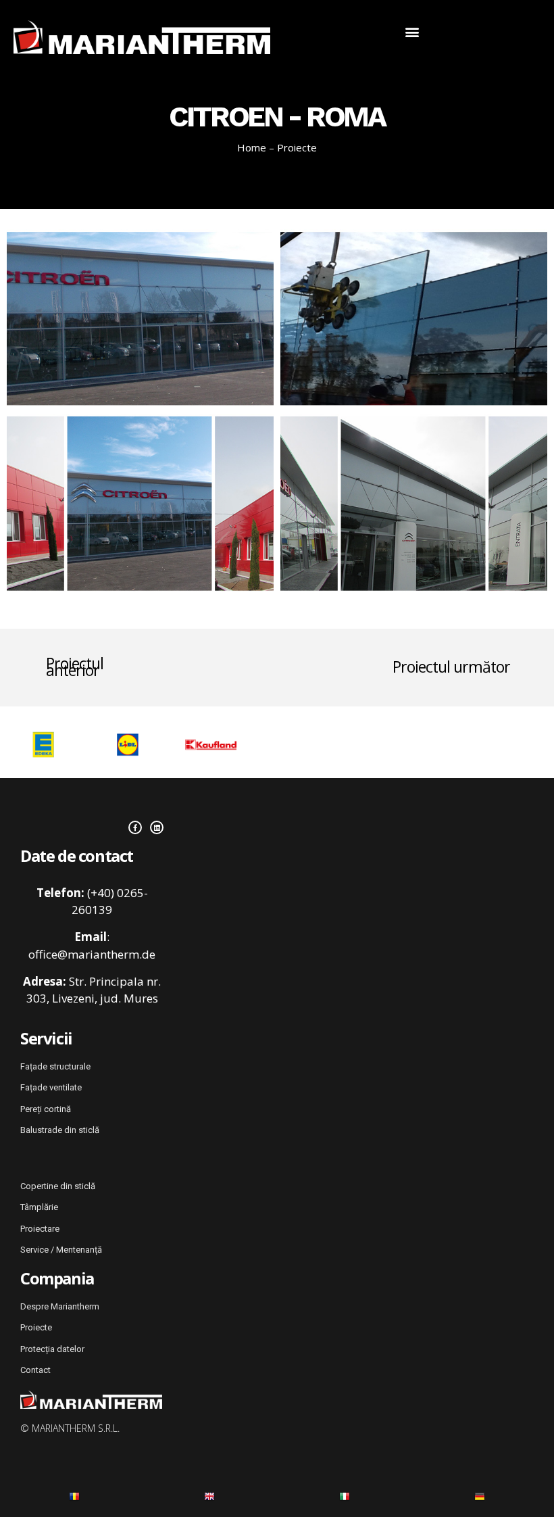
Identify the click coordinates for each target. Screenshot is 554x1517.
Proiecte (297, 147)
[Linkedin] (156, 827)
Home (251, 147)
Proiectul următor (451, 666)
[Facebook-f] (135, 827)
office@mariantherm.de (91, 954)
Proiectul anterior (74, 666)
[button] (412, 31)
